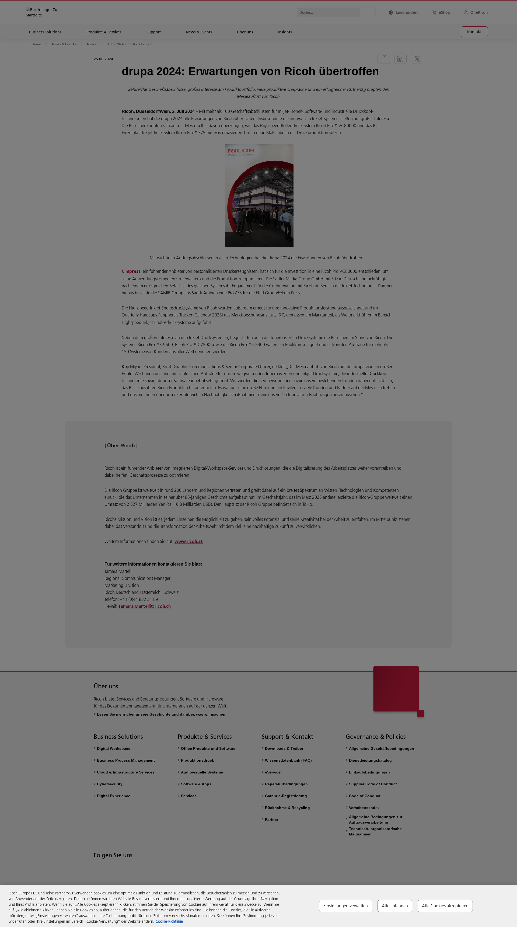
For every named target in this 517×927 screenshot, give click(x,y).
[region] (258, 906)
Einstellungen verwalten (345, 905)
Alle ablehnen (395, 905)
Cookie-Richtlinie (169, 921)
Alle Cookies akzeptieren (445, 905)
